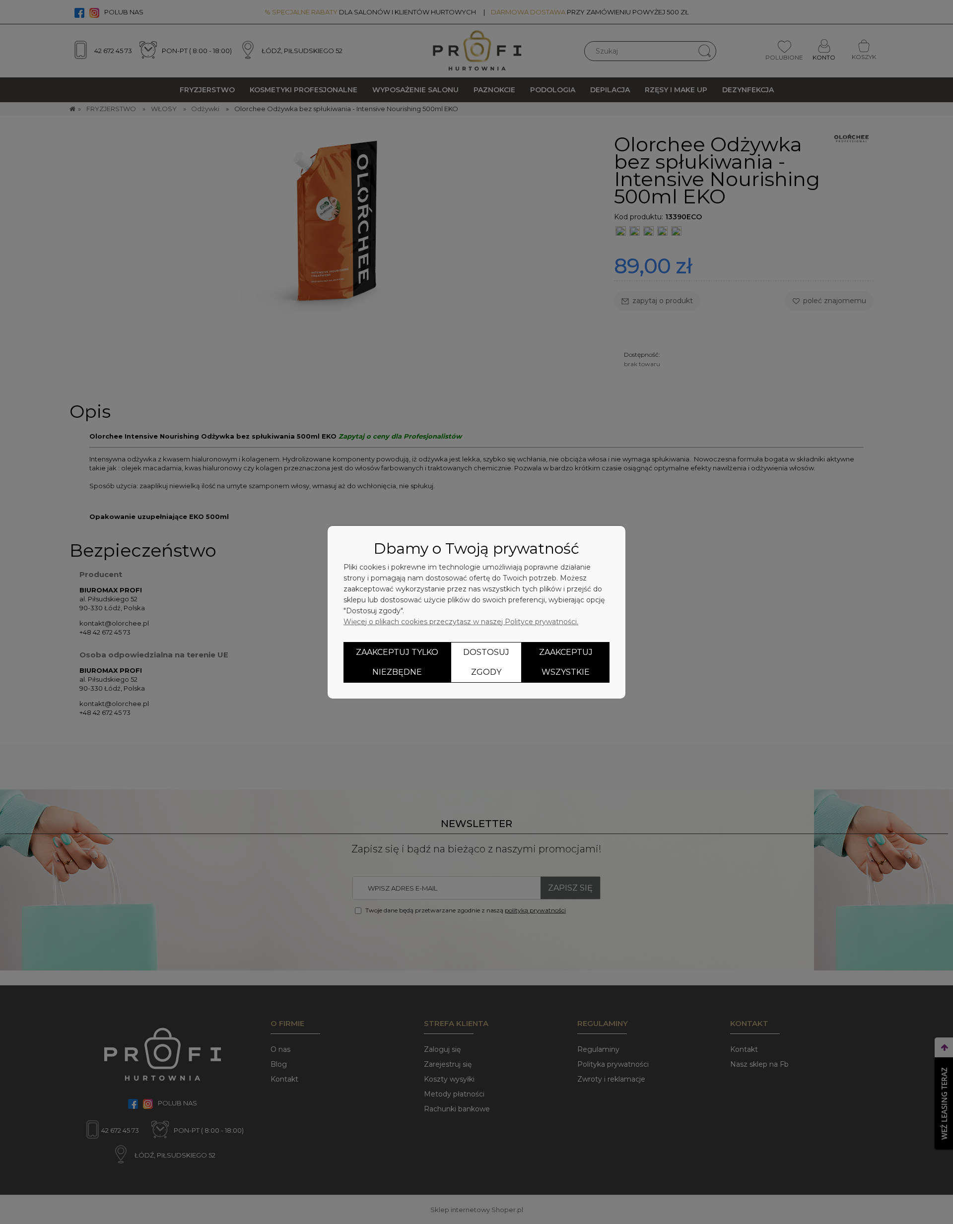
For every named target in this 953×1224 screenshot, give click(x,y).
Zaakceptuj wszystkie (566, 662)
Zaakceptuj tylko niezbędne (397, 662)
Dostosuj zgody (486, 662)
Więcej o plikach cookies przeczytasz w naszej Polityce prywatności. (460, 621)
